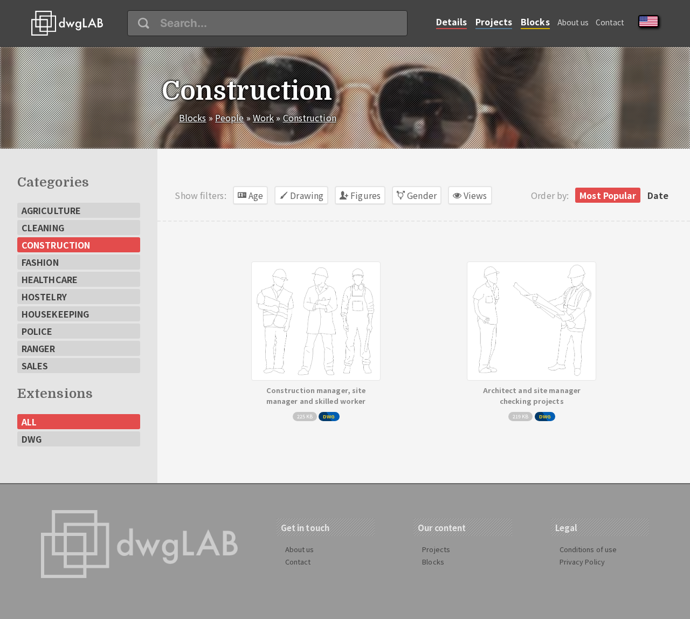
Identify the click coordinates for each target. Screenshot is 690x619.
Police (37, 331)
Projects (493, 21)
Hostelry (44, 296)
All (29, 421)
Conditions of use (588, 549)
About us (573, 22)
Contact (610, 22)
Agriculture (51, 210)
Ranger (39, 348)
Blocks (535, 21)
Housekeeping (55, 313)
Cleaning (43, 227)
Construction (309, 117)
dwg (32, 438)
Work (263, 117)
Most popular (607, 195)
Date (657, 195)
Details (451, 21)
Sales (35, 365)
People (229, 117)
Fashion (40, 262)
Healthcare (50, 279)
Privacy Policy (582, 561)
